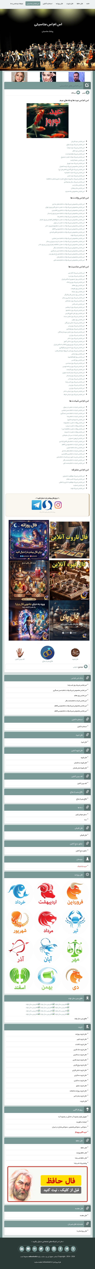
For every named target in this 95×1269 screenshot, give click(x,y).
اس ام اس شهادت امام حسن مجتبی (73, 410)
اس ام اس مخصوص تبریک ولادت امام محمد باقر (68, 247)
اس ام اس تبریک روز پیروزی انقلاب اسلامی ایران (69, 344)
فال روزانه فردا (82, 1231)
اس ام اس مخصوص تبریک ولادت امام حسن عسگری (67, 250)
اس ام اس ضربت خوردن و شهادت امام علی (70, 457)
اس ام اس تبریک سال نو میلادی (74, 182)
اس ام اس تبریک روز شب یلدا (74, 382)
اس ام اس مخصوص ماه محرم (75, 191)
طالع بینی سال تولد (80, 1018)
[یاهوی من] (73, 1249)
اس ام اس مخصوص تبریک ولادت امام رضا (70, 216)
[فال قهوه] (69, 581)
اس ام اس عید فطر (78, 150)
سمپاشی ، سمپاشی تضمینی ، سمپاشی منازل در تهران (69, 1127)
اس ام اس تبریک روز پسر (76, 325)
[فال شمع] (29, 581)
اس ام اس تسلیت (78, 485)
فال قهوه (84, 757)
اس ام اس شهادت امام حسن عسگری (72, 413)
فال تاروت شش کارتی (79, 1070)
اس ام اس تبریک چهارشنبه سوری (73, 372)
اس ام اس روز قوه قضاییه (76, 357)
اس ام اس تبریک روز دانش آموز (74, 341)
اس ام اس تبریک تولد (77, 235)
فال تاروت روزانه (81, 1034)
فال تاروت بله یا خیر (80, 1096)
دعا (85, 819)
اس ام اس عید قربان (77, 141)
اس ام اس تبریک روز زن (76, 335)
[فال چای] (69, 621)
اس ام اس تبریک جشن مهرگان (74, 322)
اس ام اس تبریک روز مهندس (75, 363)
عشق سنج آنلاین (81, 850)
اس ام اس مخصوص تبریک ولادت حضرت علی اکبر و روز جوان (64, 207)
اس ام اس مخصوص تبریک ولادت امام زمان (70, 257)
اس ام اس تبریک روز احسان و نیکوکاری (71, 347)
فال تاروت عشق (81, 1085)
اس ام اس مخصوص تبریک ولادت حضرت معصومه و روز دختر (64, 225)
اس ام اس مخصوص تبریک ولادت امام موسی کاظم (68, 229)
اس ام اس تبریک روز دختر (75, 338)
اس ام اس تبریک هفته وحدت (74, 153)
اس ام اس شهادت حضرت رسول (73, 407)
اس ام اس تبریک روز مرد (76, 276)
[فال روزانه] (29, 540)
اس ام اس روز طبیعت (77, 288)
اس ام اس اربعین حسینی (76, 438)
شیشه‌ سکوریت (81, 1121)
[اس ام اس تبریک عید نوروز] (48, 121)
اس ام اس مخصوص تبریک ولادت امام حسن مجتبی (68, 238)
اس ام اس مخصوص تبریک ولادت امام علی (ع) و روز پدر (66, 253)
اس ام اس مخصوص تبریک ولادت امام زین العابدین (68, 210)
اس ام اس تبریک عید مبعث (75, 147)
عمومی (75, 667)
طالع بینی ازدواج (81, 799)
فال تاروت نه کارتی (80, 1075)
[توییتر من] (41, 1249)
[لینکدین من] (21, 1249)
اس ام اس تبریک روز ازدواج (75, 144)
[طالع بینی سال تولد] (47, 1009)
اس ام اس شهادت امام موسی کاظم (73, 444)
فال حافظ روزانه (81, 1152)
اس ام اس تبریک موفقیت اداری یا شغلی (71, 482)
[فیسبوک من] (60, 1249)
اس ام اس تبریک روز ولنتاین (75, 329)
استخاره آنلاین (47, 3)
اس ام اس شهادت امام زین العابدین (72, 453)
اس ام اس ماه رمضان (77, 188)
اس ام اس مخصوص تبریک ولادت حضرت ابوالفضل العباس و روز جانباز (62, 219)
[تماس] (47, 1249)
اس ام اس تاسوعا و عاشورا (75, 419)
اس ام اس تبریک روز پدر (76, 385)
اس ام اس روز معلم (78, 285)
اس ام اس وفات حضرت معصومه (74, 422)
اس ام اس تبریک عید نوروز (75, 163)
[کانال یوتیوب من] (28, 1249)
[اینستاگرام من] (53, 1249)
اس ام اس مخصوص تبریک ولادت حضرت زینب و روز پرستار (65, 241)
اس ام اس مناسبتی (33, 3)
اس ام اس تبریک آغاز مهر (76, 273)
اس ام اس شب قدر (78, 304)
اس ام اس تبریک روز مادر (76, 378)
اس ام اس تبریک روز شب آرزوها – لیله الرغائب (69, 350)
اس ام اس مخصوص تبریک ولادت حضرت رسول (69, 222)
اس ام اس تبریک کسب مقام (75, 479)
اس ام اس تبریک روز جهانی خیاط (74, 394)
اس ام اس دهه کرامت (77, 160)
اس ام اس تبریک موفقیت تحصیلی (73, 476)
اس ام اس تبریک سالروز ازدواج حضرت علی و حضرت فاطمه (65, 178)
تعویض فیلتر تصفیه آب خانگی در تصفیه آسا (72, 1116)
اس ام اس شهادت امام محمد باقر (73, 460)
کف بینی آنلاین (82, 783)
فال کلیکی (83, 835)
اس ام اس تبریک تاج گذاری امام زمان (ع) (71, 169)
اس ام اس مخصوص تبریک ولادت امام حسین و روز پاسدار (65, 213)
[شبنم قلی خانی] (19, 77)
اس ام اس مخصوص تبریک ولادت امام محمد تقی (69, 260)
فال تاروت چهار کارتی (80, 1059)
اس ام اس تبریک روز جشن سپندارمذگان (71, 332)
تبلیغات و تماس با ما (16, 3)
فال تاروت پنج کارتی (80, 1065)
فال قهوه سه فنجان (80, 762)
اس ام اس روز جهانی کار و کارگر (74, 294)
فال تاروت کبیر (82, 1039)
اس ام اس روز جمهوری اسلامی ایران (73, 279)
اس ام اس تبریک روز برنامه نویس (73, 366)
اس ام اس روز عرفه (78, 291)
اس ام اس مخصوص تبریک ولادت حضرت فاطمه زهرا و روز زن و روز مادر (61, 244)
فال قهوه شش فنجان (80, 767)
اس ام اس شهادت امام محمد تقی (73, 463)
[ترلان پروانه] (48, 77)
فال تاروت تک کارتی (80, 1049)
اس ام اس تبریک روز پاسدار (75, 375)
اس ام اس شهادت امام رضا (75, 416)
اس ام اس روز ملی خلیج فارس (74, 313)
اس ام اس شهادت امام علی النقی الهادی (71, 441)
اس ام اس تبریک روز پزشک (75, 282)
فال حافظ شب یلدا (81, 1158)
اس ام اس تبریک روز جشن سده (74, 316)
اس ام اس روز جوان (78, 319)
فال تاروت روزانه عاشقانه (78, 1090)
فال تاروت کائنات (81, 1044)
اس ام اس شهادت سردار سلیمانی (73, 435)
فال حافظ (80, 3)
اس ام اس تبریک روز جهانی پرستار (73, 297)
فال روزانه (59, 3)
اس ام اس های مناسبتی (71, 85)
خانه (87, 3)
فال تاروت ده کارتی (80, 1080)
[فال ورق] (29, 621)
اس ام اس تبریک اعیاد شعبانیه (74, 172)
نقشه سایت (38, 1262)
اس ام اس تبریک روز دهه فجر (74, 300)
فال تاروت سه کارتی (80, 1054)
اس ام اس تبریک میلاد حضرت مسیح (72, 157)
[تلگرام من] (66, 1249)
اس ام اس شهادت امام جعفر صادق (73, 450)
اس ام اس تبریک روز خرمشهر (74, 307)
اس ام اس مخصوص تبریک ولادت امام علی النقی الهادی (67, 232)
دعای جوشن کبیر (81, 814)
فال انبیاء (84, 742)
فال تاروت (69, 3)
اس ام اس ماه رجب (78, 185)
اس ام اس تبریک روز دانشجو (75, 310)
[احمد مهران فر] (77, 77)
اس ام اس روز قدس (77, 360)
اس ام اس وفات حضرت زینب (75, 425)
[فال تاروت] (69, 540)
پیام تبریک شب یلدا (80, 1163)
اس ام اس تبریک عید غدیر (75, 175)
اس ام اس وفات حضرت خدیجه (74, 432)
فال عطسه (83, 1215)
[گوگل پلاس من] (34, 1249)
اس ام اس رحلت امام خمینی (75, 447)
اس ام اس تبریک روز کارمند (75, 369)
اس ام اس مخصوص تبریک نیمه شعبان (71, 166)
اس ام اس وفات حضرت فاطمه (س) (73, 428)
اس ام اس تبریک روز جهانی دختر (73, 391)
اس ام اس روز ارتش (77, 353)
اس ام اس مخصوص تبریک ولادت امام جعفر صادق (68, 204)
